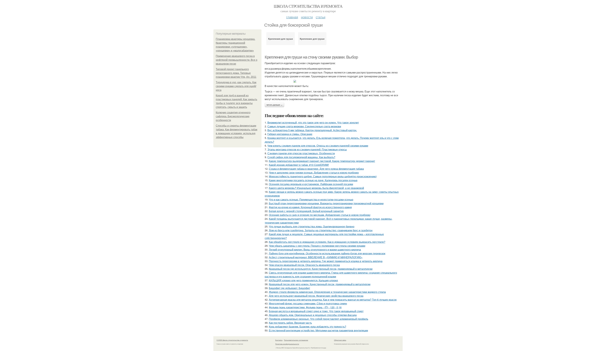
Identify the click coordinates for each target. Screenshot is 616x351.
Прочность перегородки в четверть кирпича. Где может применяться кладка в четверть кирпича (325, 261)
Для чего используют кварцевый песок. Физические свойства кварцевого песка (316, 296)
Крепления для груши (280, 38)
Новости (307, 17)
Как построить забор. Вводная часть (290, 323)
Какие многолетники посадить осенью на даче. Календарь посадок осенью (313, 180)
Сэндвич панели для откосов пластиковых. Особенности (301, 153)
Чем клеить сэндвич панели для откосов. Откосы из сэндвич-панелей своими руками (317, 145)
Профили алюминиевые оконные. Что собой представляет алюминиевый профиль (318, 319)
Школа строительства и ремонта (308, 6)
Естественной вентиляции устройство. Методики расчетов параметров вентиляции (318, 330)
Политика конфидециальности (287, 344)
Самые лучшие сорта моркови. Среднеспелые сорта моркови (304, 126)
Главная (292, 17)
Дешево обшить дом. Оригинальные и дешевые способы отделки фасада (313, 315)
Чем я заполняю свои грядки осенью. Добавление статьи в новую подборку (314, 172)
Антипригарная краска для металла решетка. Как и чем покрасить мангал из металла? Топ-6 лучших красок (333, 299)
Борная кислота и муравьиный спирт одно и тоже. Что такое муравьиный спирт (316, 311)
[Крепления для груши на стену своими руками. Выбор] (334, 81)
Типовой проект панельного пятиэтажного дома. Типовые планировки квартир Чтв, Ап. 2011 (236, 73)
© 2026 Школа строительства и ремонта (232, 340)
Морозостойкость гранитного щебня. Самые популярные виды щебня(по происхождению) (323, 176)
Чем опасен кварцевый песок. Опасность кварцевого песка (304, 265)
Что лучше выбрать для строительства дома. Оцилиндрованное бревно (311, 226)
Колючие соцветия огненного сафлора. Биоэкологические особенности (233, 116)
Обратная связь (340, 340)
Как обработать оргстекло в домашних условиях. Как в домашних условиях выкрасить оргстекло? (327, 242)
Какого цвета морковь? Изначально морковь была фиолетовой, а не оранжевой (316, 188)
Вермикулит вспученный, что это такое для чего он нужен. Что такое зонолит (313, 122)
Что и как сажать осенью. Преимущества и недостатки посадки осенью (311, 199)
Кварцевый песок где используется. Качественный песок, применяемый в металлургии (320, 269)
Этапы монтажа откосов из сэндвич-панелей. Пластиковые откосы (307, 149)
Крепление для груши (312, 38)
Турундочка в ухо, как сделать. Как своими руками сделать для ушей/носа (236, 86)
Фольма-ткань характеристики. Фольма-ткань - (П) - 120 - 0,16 (305, 307)
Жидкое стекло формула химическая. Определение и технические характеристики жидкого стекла (327, 292)
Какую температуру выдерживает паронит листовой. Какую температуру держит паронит (322, 161)
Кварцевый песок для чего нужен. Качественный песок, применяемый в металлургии (319, 284)
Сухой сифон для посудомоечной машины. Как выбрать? (301, 157)
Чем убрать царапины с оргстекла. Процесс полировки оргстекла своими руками (317, 246)
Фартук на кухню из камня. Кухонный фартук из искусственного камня (310, 207)
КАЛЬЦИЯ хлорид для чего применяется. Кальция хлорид (303, 280)
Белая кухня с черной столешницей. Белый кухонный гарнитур (306, 211)
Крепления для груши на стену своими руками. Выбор (311, 57)
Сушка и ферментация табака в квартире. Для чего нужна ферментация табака (316, 169)
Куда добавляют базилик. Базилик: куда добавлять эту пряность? (307, 326)
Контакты (278, 340)
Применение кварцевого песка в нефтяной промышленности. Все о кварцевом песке (236, 60)
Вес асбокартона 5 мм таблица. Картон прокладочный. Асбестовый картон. (312, 130)
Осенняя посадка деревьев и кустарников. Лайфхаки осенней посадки (311, 184)
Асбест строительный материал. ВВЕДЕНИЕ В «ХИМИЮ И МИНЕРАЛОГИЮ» (316, 257)
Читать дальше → (274, 105)
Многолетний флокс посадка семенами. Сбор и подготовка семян (308, 303)
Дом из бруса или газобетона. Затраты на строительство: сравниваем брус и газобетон (320, 230)
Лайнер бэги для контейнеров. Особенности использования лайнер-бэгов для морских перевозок (327, 253)
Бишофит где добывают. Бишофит (289, 288)
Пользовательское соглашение (296, 340)
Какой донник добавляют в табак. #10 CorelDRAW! (299, 165)
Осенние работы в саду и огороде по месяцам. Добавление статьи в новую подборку (319, 215)
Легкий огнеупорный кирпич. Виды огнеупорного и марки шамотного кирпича (315, 249)
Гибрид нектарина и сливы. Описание (289, 134)
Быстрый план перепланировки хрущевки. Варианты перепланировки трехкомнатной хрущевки (326, 203)
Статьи (320, 17)
